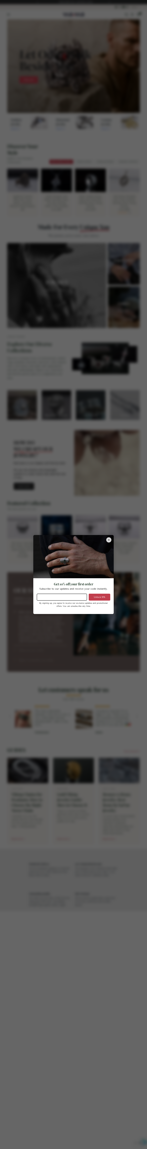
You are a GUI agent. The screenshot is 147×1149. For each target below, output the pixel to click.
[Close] (108, 540)
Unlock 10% (99, 597)
